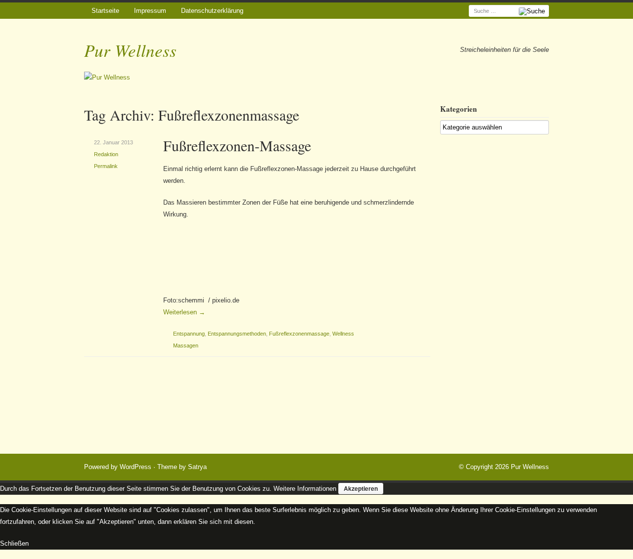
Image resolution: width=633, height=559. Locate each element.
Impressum (150, 10)
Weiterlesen (184, 312)
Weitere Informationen (304, 488)
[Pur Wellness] (316, 78)
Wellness (343, 334)
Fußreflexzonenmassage (299, 334)
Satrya (197, 467)
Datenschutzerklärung (212, 10)
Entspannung (189, 334)
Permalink (106, 166)
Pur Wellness (130, 50)
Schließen (14, 543)
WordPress (135, 467)
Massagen (185, 345)
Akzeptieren (361, 488)
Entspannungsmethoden (237, 334)
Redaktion (106, 154)
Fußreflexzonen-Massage (237, 145)
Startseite (105, 10)
